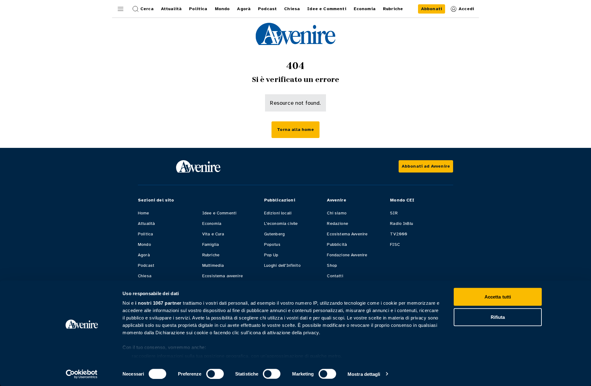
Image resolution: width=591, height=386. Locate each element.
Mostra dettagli (364, 373)
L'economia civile (281, 223)
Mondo (144, 244)
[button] (120, 9)
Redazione (337, 223)
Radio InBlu (401, 223)
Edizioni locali (277, 213)
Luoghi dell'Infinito (282, 265)
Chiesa (144, 275)
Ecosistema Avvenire (347, 234)
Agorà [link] (244, 8)
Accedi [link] (466, 8)
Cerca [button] (147, 8)
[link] (431, 9)
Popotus (272, 244)
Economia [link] (365, 8)
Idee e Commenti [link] (326, 8)
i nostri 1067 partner (158, 303)
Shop (332, 265)
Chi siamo (336, 213)
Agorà (144, 255)
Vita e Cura (213, 234)
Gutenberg (274, 234)
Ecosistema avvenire (222, 275)
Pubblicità (337, 244)
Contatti (335, 275)
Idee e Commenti (219, 213)
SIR (393, 213)
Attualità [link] (171, 8)
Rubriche (210, 255)
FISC (395, 244)
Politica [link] (198, 8)
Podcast (146, 265)
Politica (145, 234)
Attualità (146, 223)
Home (143, 213)
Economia (211, 223)
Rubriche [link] (393, 8)
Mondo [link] (222, 8)
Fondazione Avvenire (347, 255)
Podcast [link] (267, 8)
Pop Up (271, 255)
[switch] (215, 374)
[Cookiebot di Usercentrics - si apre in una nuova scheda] (82, 374)
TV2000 (398, 234)
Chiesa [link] (292, 8)
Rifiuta (498, 316)
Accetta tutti (497, 296)
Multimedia (213, 265)
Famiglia (210, 244)
